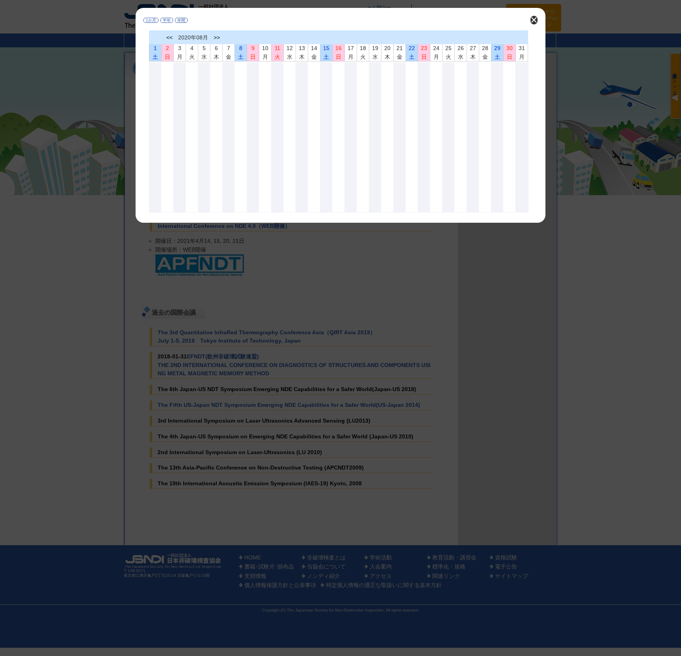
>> (217, 37)
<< (169, 37)
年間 (181, 20)
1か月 (151, 20)
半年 (167, 20)
